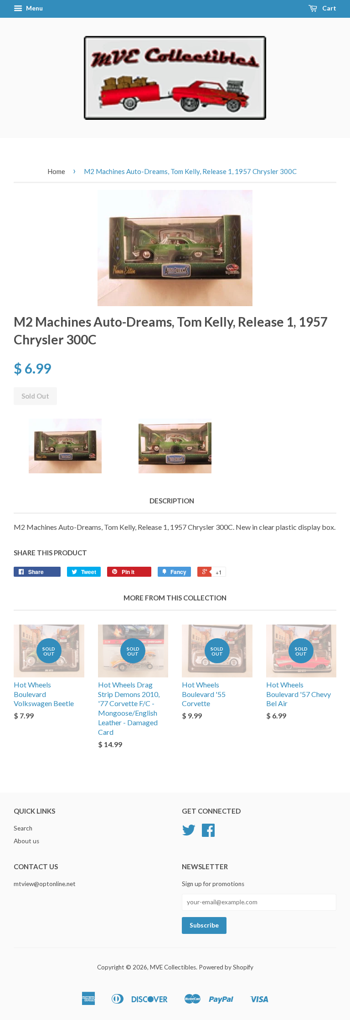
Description (171, 501)
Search (23, 828)
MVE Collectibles (173, 967)
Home (56, 171)
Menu (34, 8)
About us (26, 841)
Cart (328, 8)
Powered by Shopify (226, 967)
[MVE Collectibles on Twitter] (189, 833)
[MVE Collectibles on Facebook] (208, 833)
